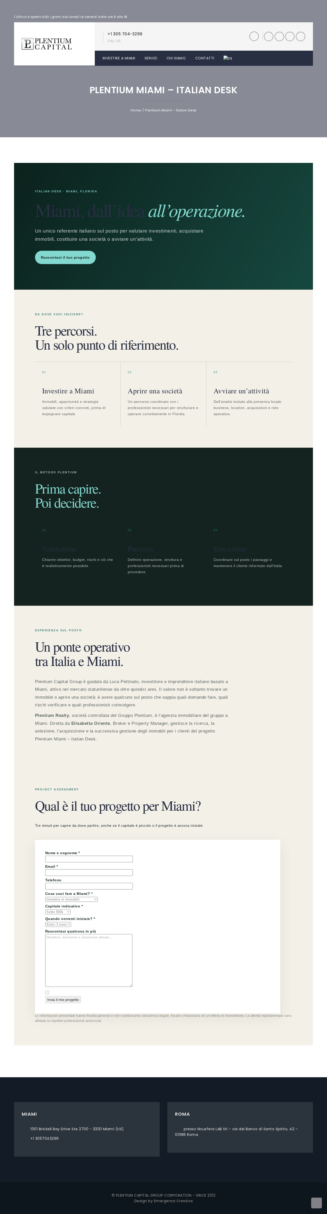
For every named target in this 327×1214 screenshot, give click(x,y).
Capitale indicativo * (64, 906)
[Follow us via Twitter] (279, 36)
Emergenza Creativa (173, 1200)
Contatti (204, 58)
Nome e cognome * (62, 853)
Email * (51, 866)
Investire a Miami (119, 58)
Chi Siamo (176, 58)
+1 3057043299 (44, 1138)
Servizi (151, 58)
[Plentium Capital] (47, 43)
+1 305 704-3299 (125, 34)
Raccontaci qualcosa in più (70, 931)
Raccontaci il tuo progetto (65, 257)
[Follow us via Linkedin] (300, 36)
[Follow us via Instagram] (290, 36)
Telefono (53, 880)
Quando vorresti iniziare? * (70, 919)
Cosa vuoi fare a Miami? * (69, 894)
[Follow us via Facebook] (268, 36)
